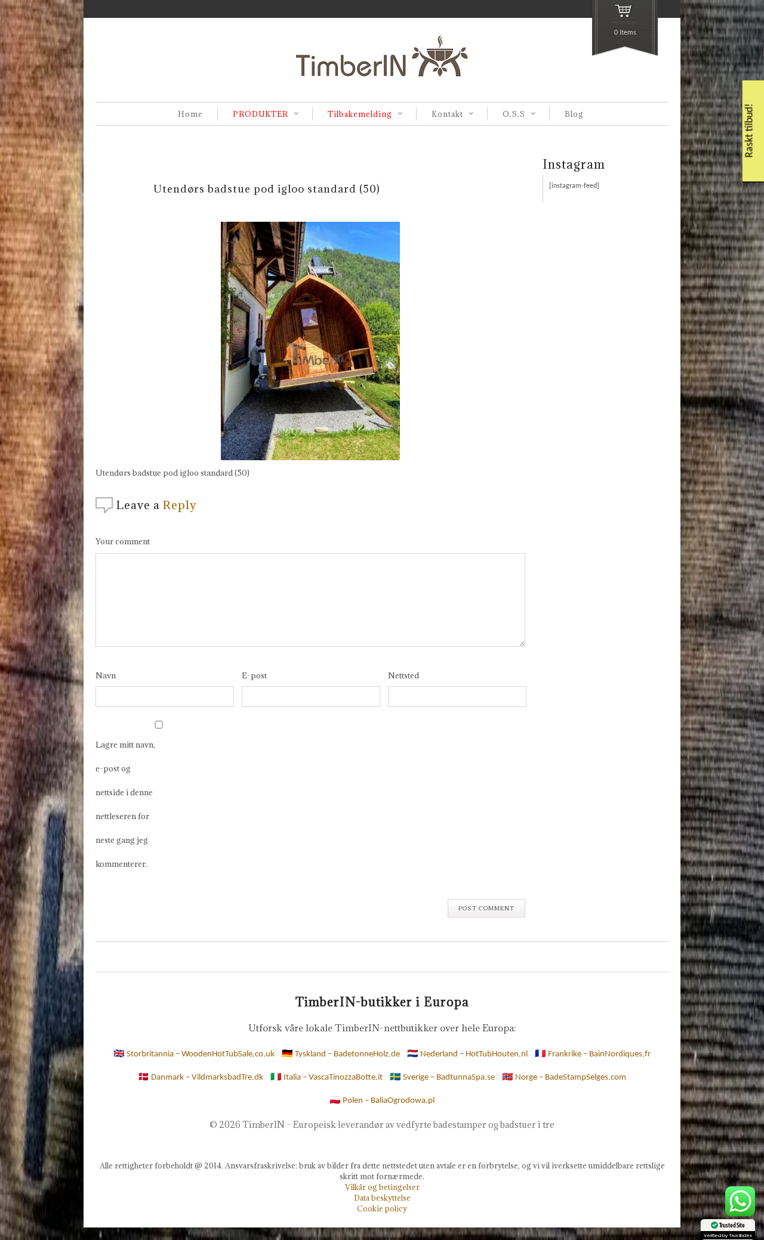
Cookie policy (382, 1208)
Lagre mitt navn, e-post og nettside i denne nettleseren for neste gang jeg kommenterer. (125, 804)
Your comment (123, 541)
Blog (574, 114)
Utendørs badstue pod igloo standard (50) (266, 189)
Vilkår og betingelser (382, 1187)
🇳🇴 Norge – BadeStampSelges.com (564, 1077)
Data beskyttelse (382, 1197)
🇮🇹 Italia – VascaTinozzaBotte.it (326, 1077)
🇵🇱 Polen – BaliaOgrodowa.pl (382, 1100)
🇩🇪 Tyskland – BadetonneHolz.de (341, 1054)
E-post (254, 675)
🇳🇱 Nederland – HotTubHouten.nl (467, 1054)
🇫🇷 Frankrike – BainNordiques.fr (593, 1054)
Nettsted (403, 675)
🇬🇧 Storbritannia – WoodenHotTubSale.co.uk (194, 1054)
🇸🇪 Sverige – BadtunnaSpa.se (442, 1077)
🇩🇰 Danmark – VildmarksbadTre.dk (200, 1077)
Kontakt (439, 114)
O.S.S (506, 114)
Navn (106, 675)
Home (190, 114)
